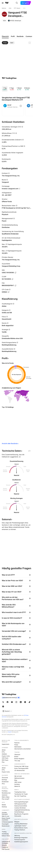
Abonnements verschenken (22, 749)
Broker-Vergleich (19, 758)
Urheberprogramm (7, 822)
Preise (16, 745)
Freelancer (5, 847)
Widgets (16, 821)
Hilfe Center (17, 782)
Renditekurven (6, 793)
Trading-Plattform (19, 830)
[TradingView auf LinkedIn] (20, 702)
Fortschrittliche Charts (20, 828)
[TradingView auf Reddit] (3, 706)
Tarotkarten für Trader (21, 794)
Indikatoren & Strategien (6, 842)
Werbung (17, 835)
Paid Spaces (5, 849)
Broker (16, 756)
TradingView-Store (20, 792)
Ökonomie (5, 777)
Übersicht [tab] (5, 36)
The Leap (17, 760)
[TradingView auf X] (3, 702)
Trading (4, 831)
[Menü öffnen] (2, 3)
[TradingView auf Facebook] (7, 702)
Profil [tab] (13, 36)
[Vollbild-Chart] (29, 42)
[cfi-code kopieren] (8, 292)
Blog (15, 780)
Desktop (4, 807)
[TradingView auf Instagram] (16, 702)
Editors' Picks (6, 835)
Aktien (4, 750)
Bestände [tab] (20, 36)
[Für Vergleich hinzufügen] (20, 105)
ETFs (3, 752)
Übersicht (17, 754)
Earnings (4, 779)
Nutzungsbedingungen (21, 802)
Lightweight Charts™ (20, 826)
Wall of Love (5, 816)
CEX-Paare (5, 758)
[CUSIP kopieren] (12, 279)
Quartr (9, 732)
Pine (3, 762)
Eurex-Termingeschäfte (21, 768)
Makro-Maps (5, 797)
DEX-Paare (5, 760)
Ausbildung (5, 833)
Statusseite (17, 816)
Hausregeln (5, 824)
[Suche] (17, 3)
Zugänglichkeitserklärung (22, 810)
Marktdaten (17, 747)
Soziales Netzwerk (5, 813)
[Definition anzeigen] (22, 127)
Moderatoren (6, 826)
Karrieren (17, 784)
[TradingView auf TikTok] (29, 702)
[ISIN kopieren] (15, 272)
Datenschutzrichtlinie (20, 806)
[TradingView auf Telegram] (25, 702)
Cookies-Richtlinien (20, 808)
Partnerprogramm (19, 839)
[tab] (5, 42)
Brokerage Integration (20, 837)
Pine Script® (5, 799)
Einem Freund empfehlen (6, 819)
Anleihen (4, 754)
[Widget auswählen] (29, 451)
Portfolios (4, 791)
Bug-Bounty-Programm (21, 814)
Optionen (4, 795)
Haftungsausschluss (20, 804)
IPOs (3, 783)
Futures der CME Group (21, 766)
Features (17, 742)
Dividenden (5, 781)
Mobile (4, 804)
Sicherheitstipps (19, 812)
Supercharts (5, 744)
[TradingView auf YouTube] (12, 702)
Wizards (4, 845)
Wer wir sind (18, 776)
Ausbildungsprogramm (21, 841)
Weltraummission (19, 778)
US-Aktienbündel (19, 770)
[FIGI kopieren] (15, 285)
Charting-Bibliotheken (20, 823)
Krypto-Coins (6, 756)
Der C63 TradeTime (20, 796)
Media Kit (17, 786)
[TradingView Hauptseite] (7, 3)
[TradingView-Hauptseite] (9, 694)
